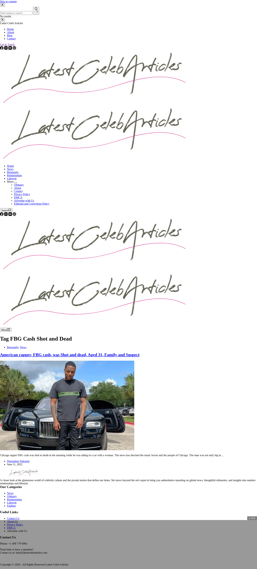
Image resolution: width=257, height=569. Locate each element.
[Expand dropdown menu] (15, 182)
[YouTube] (10, 214)
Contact (18, 191)
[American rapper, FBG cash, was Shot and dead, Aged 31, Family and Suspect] (67, 449)
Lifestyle (12, 178)
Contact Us (13, 518)
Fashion (11, 505)
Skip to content (8, 1)
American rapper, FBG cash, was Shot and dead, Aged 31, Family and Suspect (70, 354)
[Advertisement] (105, 544)
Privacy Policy (22, 194)
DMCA (18, 197)
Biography (13, 172)
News (10, 169)
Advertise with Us (24, 200)
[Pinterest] (14, 214)
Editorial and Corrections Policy (31, 203)
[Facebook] (2, 214)
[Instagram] (6, 214)
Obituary (19, 184)
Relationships (14, 175)
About (17, 187)
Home (10, 165)
